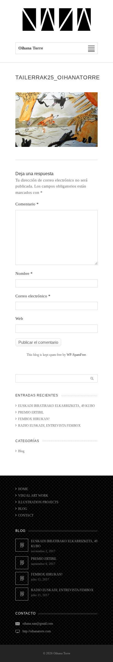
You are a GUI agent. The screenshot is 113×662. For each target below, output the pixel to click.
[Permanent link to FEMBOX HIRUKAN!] (21, 578)
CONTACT (25, 515)
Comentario (27, 204)
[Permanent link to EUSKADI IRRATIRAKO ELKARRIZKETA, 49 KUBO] (21, 545)
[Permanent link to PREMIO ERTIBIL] (21, 562)
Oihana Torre (61, 653)
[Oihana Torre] (56, 31)
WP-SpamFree (76, 355)
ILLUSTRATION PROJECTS (38, 502)
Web (19, 318)
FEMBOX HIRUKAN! (34, 419)
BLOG (22, 509)
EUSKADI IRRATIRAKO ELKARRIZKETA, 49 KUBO (56, 406)
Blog (21, 451)
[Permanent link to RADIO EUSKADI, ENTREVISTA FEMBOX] (21, 594)
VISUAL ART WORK (33, 496)
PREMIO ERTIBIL (31, 412)
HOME (23, 489)
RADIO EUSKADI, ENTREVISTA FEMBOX (49, 426)
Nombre (24, 273)
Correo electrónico (32, 296)
